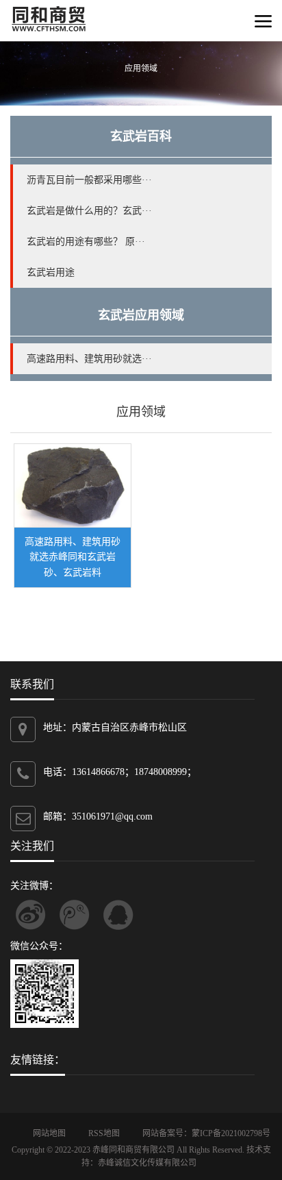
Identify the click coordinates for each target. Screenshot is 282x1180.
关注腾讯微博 (75, 915)
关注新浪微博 (31, 915)
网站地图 (49, 1133)
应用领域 (141, 412)
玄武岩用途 (51, 272)
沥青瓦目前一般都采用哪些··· (89, 180)
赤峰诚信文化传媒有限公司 (147, 1163)
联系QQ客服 (118, 915)
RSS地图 (104, 1133)
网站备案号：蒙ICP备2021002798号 (206, 1133)
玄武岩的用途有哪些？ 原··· (86, 241)
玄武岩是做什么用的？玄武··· (89, 211)
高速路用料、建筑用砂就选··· (89, 359)
